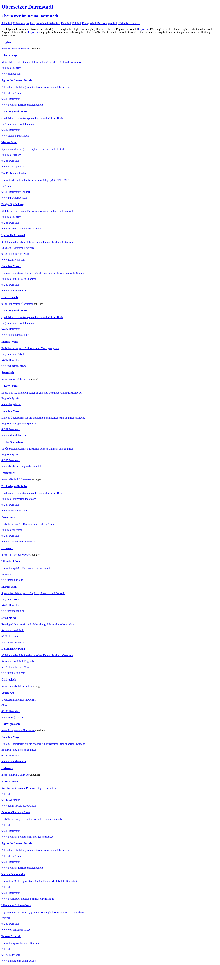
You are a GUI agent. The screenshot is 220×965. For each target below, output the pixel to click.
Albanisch (6, 23)
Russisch (102, 23)
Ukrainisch (134, 23)
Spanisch (112, 23)
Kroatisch (66, 23)
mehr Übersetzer (15, 48)
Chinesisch (19, 23)
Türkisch (123, 23)
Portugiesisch (89, 23)
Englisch (30, 23)
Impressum (144, 29)
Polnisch (76, 23)
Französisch (42, 23)
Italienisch (54, 23)
